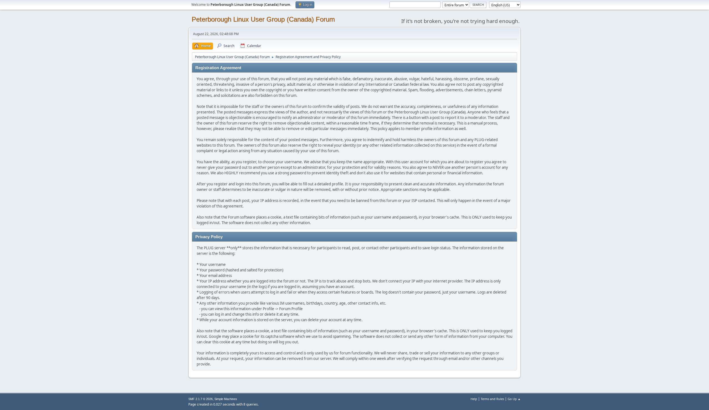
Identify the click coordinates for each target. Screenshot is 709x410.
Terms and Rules (492, 399)
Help (474, 399)
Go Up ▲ (514, 399)
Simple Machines (225, 399)
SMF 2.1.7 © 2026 (200, 399)
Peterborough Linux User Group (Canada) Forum (263, 19)
